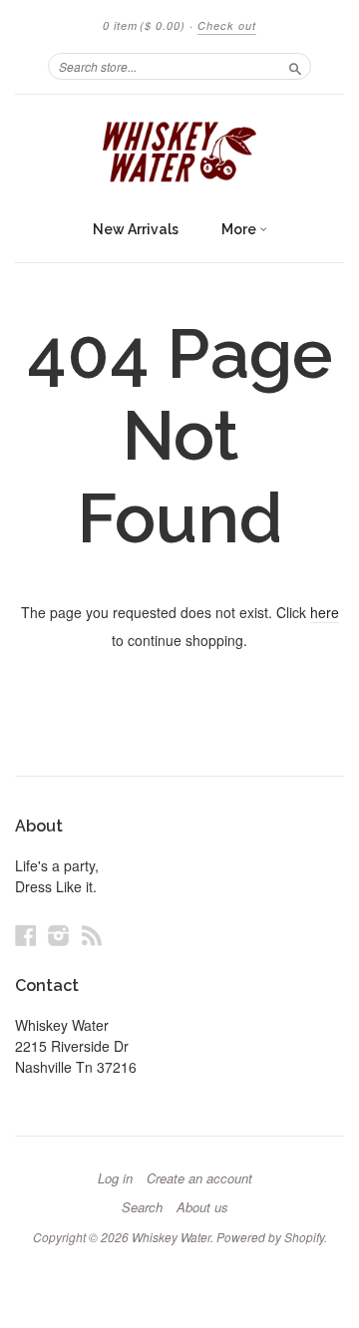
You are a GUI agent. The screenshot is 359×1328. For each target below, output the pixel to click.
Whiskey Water (171, 1236)
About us (202, 1207)
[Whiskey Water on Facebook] (26, 934)
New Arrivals (136, 229)
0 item (144, 25)
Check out (226, 25)
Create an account (199, 1178)
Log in (115, 1178)
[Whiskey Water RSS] (92, 934)
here (324, 612)
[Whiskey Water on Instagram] (59, 934)
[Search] (295, 66)
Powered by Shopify (270, 1236)
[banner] (179, 152)
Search (142, 1207)
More (240, 229)
